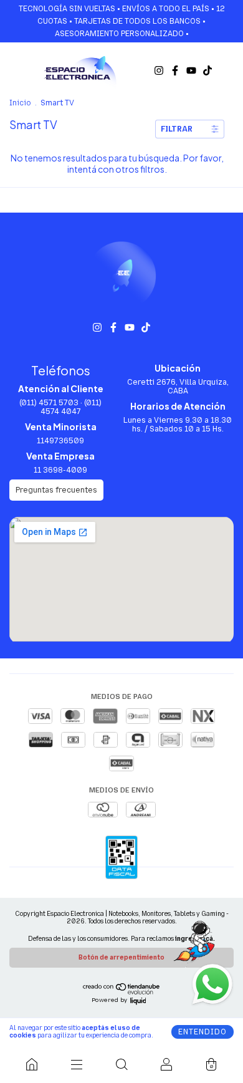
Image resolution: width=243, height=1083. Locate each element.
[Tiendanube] (122, 992)
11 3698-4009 (60, 470)
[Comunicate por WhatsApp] (212, 983)
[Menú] (76, 1064)
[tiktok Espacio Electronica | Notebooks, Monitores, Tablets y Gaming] (207, 70)
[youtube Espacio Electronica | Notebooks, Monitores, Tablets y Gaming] (191, 70)
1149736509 (60, 440)
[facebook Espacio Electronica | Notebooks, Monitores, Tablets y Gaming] (175, 70)
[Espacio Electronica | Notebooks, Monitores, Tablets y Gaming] (31, 1064)
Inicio (20, 103)
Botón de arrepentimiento (121, 957)
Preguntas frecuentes (56, 490)
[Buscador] (121, 1064)
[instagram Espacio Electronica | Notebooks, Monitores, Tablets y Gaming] (159, 70)
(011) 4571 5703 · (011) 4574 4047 (60, 407)
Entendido (202, 1032)
